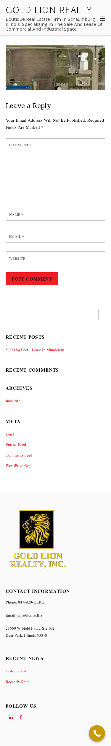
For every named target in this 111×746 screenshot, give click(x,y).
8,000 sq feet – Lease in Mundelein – (36, 349)
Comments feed (19, 455)
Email (16, 236)
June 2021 (14, 400)
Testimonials (16, 671)
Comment (20, 144)
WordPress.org (18, 465)
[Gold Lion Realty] (38, 569)
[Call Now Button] (97, 733)
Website (17, 258)
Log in (11, 434)
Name (16, 214)
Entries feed (16, 444)
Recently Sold (17, 681)
